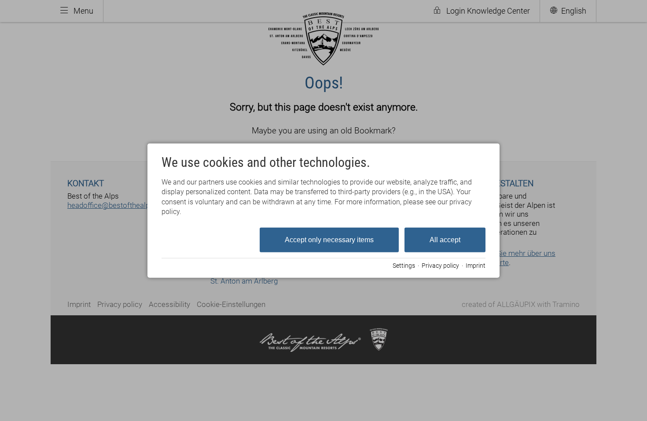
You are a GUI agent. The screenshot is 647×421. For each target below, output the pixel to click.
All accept (445, 239)
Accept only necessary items (329, 239)
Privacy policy (440, 265)
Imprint (475, 265)
